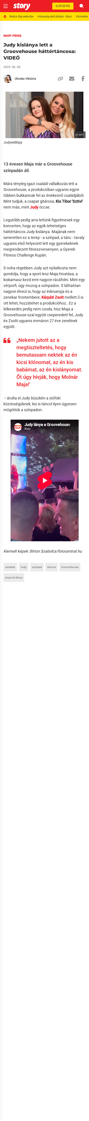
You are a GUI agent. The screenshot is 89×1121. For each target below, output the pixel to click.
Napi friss (12, 36)
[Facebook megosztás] (81, 78)
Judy (24, 567)
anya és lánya (13, 577)
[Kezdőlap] (21, 6)
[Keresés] (82, 6)
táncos (51, 567)
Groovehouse (70, 567)
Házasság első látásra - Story (55, 16)
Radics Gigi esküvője (21, 16)
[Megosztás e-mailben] (70, 78)
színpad (37, 567)
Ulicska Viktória (25, 78)
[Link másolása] (58, 78)
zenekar (10, 567)
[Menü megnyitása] (5, 6)
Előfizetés (63, 6)
